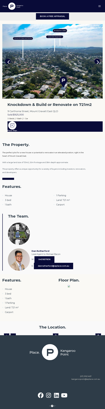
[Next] (97, 61)
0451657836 (44, 259)
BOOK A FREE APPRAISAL (52, 16)
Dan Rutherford (40, 251)
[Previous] (8, 61)
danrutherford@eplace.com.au (53, 266)
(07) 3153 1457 (85, 376)
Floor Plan (12, 131)
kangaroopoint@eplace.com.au (86, 379)
